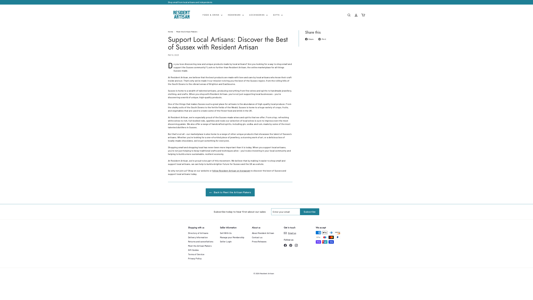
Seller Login (226, 241)
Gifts (277, 15)
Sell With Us (226, 233)
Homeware (235, 15)
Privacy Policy (195, 258)
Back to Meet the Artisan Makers (232, 192)
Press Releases (259, 241)
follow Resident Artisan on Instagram (231, 170)
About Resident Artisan (263, 233)
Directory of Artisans (198, 233)
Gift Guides (193, 250)
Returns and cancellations (200, 241)
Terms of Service (196, 254)
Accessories (257, 15)
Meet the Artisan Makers (186, 31)
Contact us (257, 237)
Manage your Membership (232, 237)
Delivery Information (198, 237)
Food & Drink (211, 15)
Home (170, 31)
